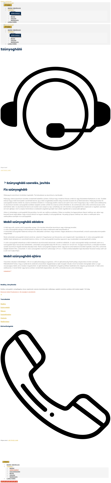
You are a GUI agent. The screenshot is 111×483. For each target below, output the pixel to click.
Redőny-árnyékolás (14, 8)
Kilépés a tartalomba (6, 1)
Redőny (13, 11)
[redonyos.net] (9, 3)
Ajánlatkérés (12, 22)
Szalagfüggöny (16, 15)
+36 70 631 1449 (6, 170)
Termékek (11, 10)
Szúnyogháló (15, 13)
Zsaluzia (13, 18)
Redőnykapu (15, 20)
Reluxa (13, 17)
